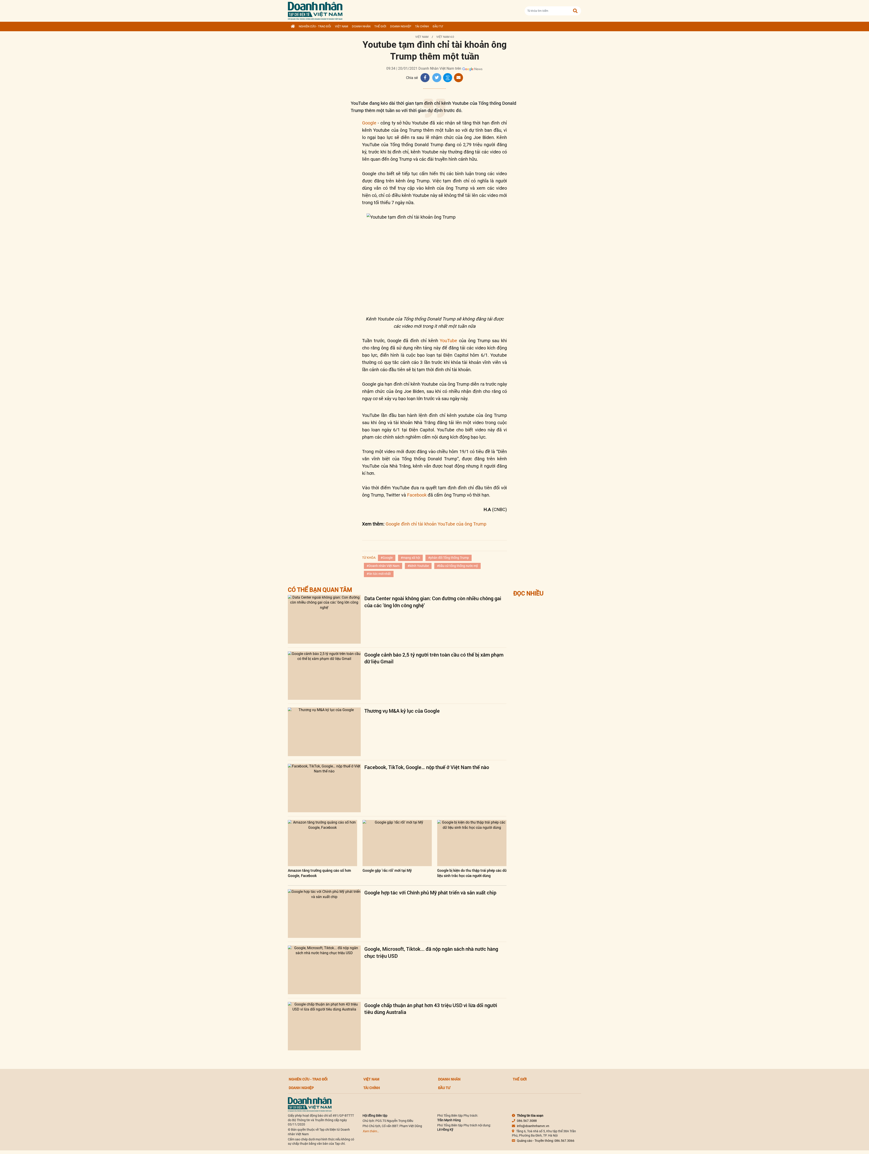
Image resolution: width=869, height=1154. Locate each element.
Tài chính (422, 26)
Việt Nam (341, 26)
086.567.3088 (527, 1121)
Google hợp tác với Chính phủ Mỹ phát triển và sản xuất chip (430, 892)
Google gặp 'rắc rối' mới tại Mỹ (387, 870)
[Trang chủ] (293, 26)
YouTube (448, 340)
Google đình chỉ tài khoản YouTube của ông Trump (436, 524)
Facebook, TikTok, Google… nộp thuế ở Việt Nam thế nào (426, 767)
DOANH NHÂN (361, 26)
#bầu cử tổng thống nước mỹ (457, 566)
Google (369, 123)
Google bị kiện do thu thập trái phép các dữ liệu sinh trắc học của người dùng (471, 873)
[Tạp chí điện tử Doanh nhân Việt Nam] (315, 10)
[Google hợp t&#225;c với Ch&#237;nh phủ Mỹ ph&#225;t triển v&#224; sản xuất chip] (324, 913)
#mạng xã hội (410, 557)
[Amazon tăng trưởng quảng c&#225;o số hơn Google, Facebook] (322, 843)
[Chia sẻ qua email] (458, 77)
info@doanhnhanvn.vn (533, 1126)
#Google (387, 557)
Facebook (417, 495)
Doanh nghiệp (400, 26)
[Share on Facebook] (425, 77)
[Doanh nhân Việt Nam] (310, 1104)
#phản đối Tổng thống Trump (448, 557)
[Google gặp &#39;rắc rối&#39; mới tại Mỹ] (397, 843)
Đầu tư (438, 26)
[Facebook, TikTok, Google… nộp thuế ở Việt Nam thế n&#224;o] (324, 788)
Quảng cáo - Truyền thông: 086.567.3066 (545, 1140)
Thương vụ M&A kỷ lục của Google (402, 710)
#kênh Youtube (418, 566)
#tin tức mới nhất (379, 574)
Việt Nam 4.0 (445, 36)
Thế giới (380, 26)
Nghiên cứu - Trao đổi (315, 26)
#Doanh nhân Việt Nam (383, 566)
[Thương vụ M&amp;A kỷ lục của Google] (324, 731)
